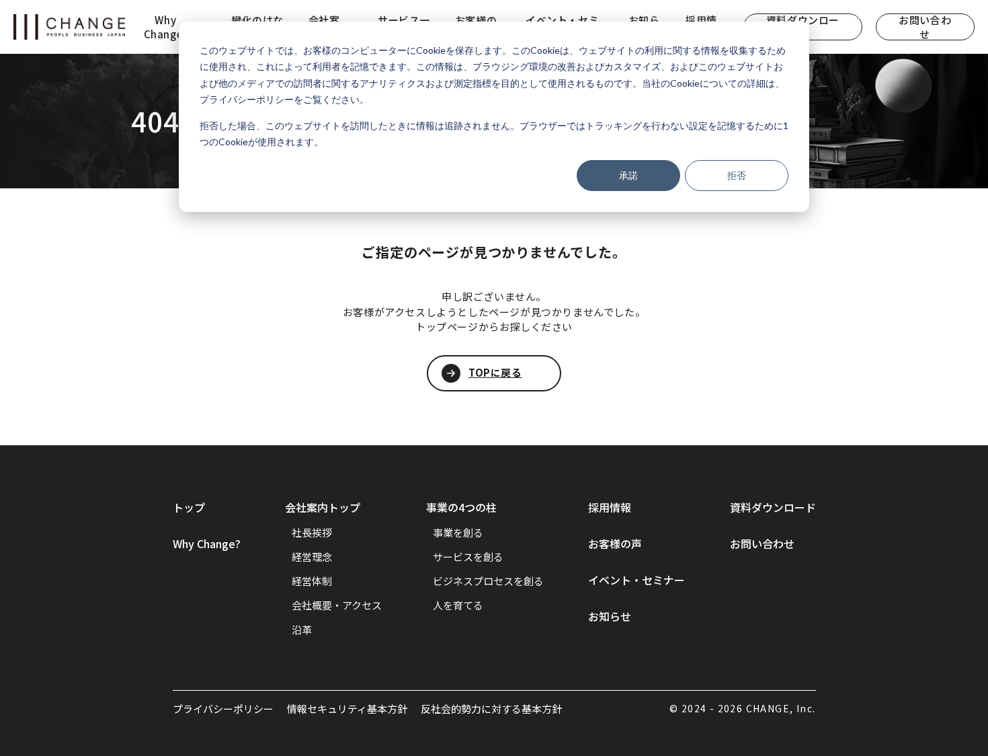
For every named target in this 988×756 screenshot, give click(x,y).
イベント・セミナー (636, 580)
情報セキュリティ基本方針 (347, 709)
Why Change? (207, 543)
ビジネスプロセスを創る (488, 581)
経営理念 (312, 557)
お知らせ (609, 616)
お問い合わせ (925, 26)
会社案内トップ (322, 507)
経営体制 (312, 581)
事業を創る (458, 532)
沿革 (302, 629)
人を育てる (458, 605)
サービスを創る (468, 557)
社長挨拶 (312, 532)
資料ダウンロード (773, 507)
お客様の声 (615, 543)
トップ (189, 507)
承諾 (628, 175)
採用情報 (609, 507)
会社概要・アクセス (337, 605)
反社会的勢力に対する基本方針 (491, 709)
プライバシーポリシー (223, 709)
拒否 (736, 175)
